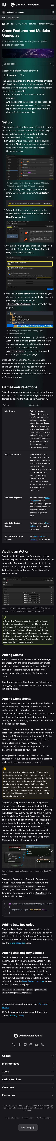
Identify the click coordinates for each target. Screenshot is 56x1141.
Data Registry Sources (33, 981)
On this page (9, 64)
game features (40, 990)
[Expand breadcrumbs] (18, 24)
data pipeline (25, 993)
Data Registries (17, 943)
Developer (10, 24)
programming (19, 990)
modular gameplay (10, 993)
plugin (29, 990)
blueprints (7, 990)
